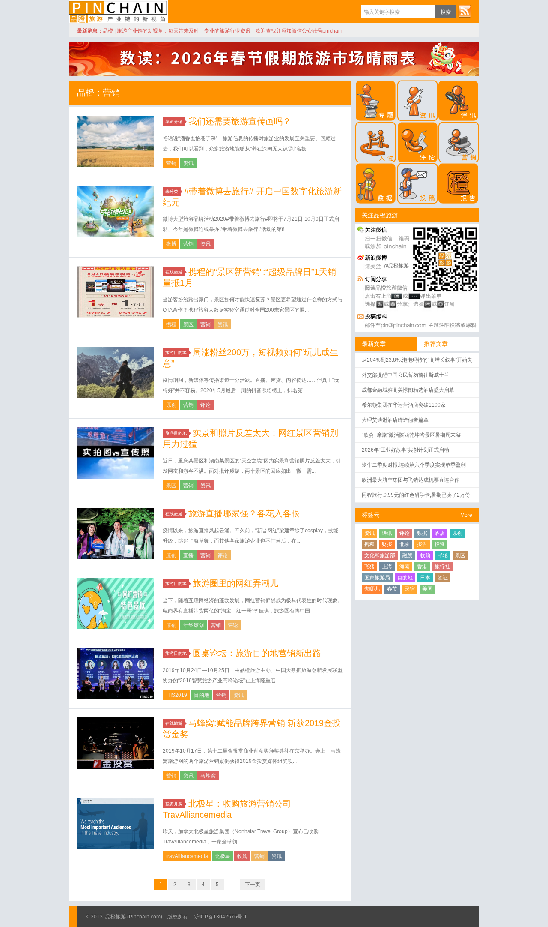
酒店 (440, 533)
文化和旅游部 (379, 555)
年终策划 (193, 625)
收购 (242, 856)
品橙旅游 (118, 11)
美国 (427, 589)
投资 (440, 544)
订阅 (464, 11)
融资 (407, 555)
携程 (171, 324)
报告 (422, 544)
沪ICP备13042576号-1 (220, 917)
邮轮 (443, 555)
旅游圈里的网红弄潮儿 (235, 583)
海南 (404, 567)
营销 (171, 163)
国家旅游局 (377, 578)
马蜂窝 (208, 776)
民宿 (410, 589)
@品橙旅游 (396, 266)
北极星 (222, 856)
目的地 (201, 695)
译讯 (387, 533)
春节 (392, 589)
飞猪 (369, 567)
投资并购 (173, 803)
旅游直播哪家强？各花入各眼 (244, 513)
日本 (425, 578)
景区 (188, 324)
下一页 (252, 885)
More (466, 515)
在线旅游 (173, 272)
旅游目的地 (176, 352)
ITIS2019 (176, 695)
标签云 (371, 514)
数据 (422, 533)
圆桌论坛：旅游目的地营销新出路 (257, 653)
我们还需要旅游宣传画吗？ (239, 121)
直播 (188, 555)
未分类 (171, 191)
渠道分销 (173, 121)
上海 (387, 567)
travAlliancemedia (187, 856)
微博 (171, 244)
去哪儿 (372, 589)
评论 (205, 405)
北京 (404, 544)
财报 (387, 544)
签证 (443, 578)
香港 (422, 567)
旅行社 (442, 567)
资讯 (188, 163)
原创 (171, 405)
